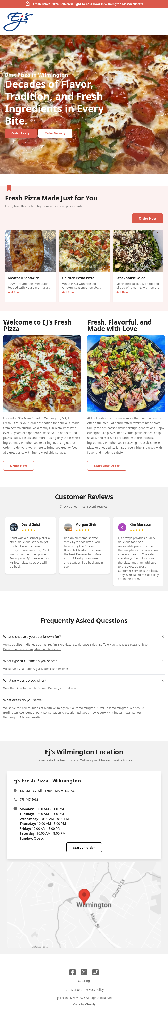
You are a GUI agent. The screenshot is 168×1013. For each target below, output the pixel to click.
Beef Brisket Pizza (59, 644)
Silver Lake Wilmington (112, 708)
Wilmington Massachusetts (22, 717)
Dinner (42, 688)
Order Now (148, 218)
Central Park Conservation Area (46, 712)
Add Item (14, 292)
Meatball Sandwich (47, 649)
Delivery (53, 688)
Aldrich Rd (137, 708)
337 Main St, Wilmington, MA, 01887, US (47, 790)
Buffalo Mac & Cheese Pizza (118, 644)
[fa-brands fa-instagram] (84, 972)
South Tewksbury (94, 712)
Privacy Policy (94, 990)
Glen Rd (75, 712)
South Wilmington (82, 708)
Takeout (71, 688)
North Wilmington (56, 708)
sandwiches (60, 669)
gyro (39, 669)
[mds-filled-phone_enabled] (95, 972)
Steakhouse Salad (85, 644)
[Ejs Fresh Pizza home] (18, 21)
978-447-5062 (29, 799)
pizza (20, 669)
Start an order (84, 847)
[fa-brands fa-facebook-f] (72, 972)
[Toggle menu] (162, 21)
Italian (29, 669)
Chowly (90, 1004)
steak (47, 669)
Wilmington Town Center (124, 712)
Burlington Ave (13, 712)
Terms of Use (73, 990)
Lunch (31, 688)
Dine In (21, 688)
